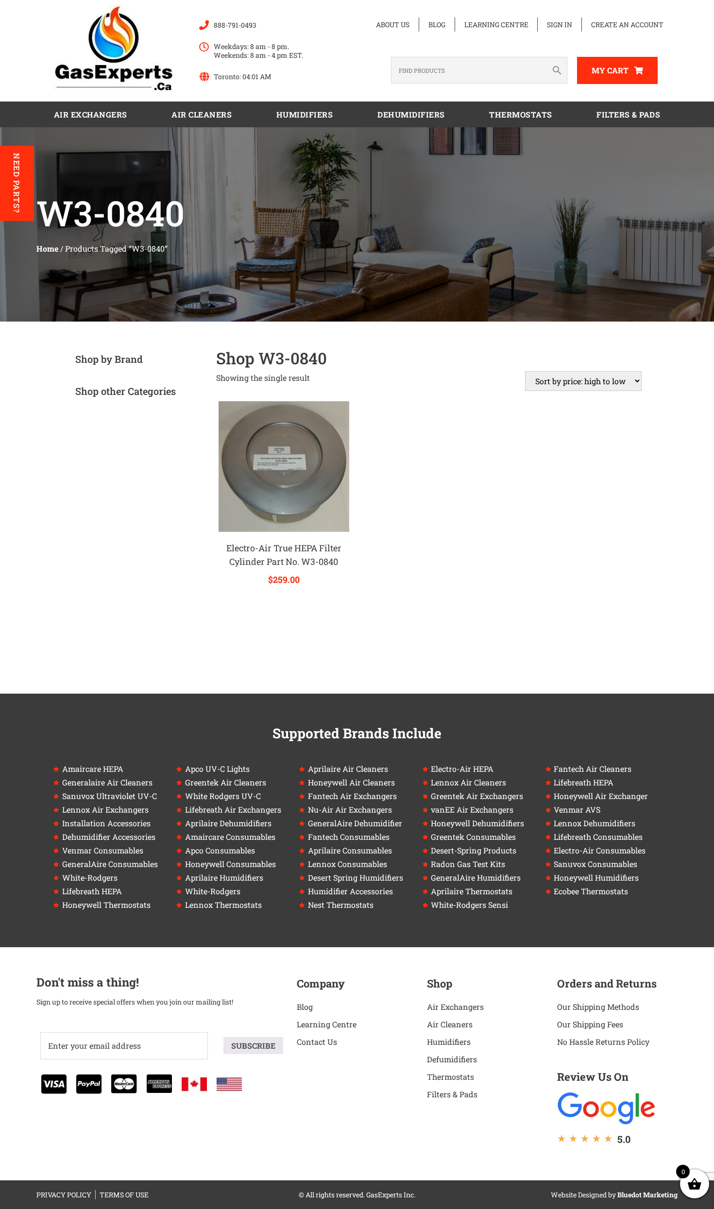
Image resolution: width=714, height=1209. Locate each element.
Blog (436, 24)
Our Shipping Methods (598, 1007)
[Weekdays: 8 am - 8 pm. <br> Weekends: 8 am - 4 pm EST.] (204, 47)
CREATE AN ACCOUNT (627, 24)
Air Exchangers (90, 114)
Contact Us (317, 1042)
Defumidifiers (452, 1059)
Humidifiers (304, 114)
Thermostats (520, 114)
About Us (392, 24)
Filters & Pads (628, 114)
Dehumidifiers (411, 114)
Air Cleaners (201, 114)
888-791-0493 (235, 25)
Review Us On (593, 1077)
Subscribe (253, 1045)
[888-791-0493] (204, 25)
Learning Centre (496, 24)
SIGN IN (559, 24)
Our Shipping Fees (590, 1024)
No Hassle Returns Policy (603, 1042)
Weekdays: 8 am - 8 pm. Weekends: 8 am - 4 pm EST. (258, 51)
